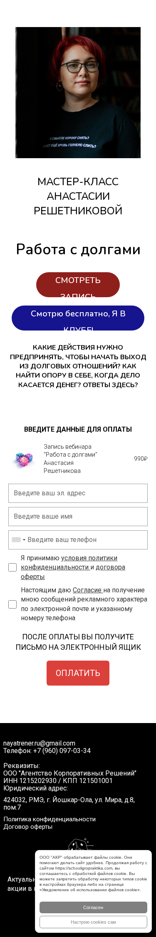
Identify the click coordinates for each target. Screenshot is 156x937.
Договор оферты (27, 826)
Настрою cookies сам (93, 922)
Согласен (93, 907)
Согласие (88, 590)
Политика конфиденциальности (49, 819)
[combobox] (18, 540)
